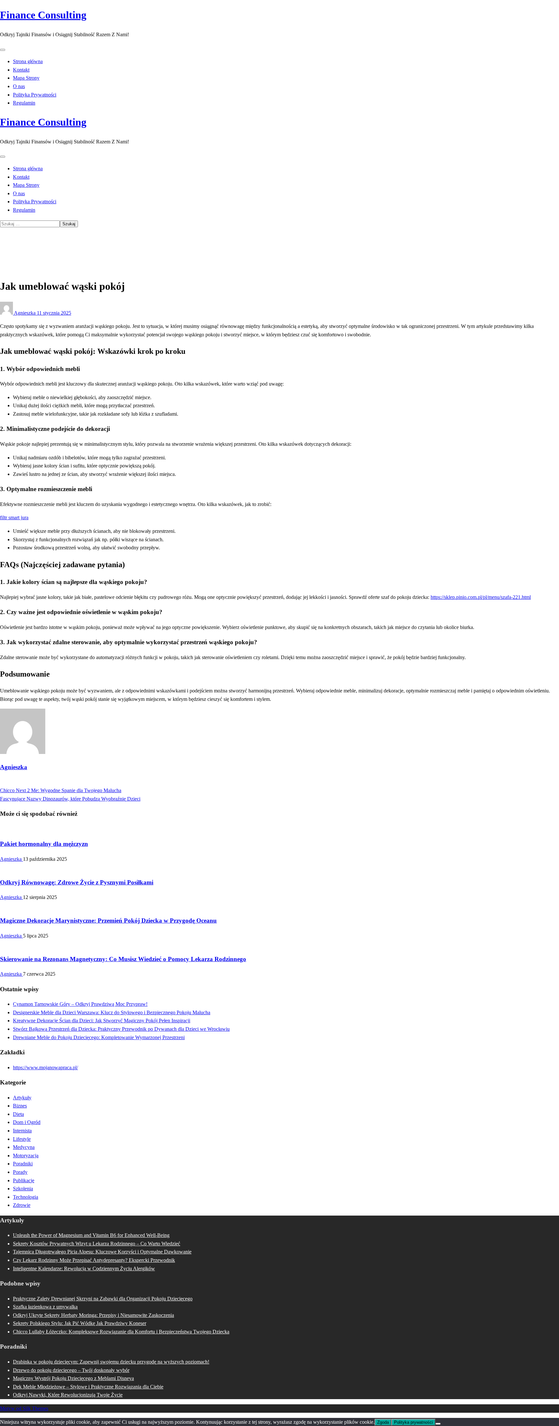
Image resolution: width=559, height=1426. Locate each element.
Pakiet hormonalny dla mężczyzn (44, 843)
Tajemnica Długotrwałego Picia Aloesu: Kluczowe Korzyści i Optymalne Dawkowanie (102, 1251)
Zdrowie (21, 1205)
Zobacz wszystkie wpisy (25, 782)
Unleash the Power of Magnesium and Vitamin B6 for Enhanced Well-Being (91, 1235)
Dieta (18, 1114)
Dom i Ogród (26, 1122)
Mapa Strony (26, 78)
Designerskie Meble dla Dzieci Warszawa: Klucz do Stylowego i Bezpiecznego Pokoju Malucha (111, 1012)
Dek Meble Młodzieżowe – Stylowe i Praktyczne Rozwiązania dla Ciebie (88, 1386)
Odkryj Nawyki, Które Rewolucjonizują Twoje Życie (68, 1395)
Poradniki (23, 1163)
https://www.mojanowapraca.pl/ (45, 1067)
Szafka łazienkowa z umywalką (45, 1306)
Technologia (25, 1197)
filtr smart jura (14, 517)
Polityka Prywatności (34, 94)
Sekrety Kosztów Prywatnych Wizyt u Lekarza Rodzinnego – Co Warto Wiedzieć (96, 1243)
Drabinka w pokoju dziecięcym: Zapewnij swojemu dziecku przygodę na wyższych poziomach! (111, 1361)
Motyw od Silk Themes (24, 1408)
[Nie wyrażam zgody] (438, 1424)
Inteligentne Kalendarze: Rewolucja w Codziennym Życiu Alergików (84, 1268)
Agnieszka (25, 313)
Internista (22, 1130)
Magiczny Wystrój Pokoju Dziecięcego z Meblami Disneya (73, 1378)
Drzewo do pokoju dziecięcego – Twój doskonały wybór (71, 1370)
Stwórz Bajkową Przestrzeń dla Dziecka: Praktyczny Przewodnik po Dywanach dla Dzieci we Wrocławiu (121, 1029)
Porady (20, 1172)
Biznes (20, 1105)
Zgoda (383, 1422)
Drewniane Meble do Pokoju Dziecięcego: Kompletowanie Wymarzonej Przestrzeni (99, 1037)
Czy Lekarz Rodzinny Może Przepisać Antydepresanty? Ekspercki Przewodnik (94, 1260)
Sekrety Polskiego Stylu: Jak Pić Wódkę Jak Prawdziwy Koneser (79, 1323)
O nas (19, 86)
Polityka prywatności (413, 1422)
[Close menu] (2, 50)
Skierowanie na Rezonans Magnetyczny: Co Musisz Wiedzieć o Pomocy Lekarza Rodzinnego (123, 959)
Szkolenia (23, 1188)
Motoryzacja (25, 1155)
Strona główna (28, 61)
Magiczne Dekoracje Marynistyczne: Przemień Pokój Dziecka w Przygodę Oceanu (108, 920)
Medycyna (24, 1147)
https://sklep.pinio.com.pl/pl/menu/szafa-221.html (481, 597)
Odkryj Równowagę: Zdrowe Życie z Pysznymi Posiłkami (76, 882)
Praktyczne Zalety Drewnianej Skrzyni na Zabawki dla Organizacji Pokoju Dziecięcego (102, 1298)
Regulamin (24, 103)
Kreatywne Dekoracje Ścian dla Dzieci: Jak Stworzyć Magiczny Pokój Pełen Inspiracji (101, 1020)
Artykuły (22, 245)
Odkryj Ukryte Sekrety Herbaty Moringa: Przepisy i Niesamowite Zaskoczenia (93, 1315)
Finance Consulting (43, 15)
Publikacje (23, 1180)
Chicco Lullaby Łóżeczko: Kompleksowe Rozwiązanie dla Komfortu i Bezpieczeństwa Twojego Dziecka (121, 1331)
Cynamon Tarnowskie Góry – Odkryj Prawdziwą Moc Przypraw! (80, 1004)
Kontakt (21, 70)
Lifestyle (22, 1139)
